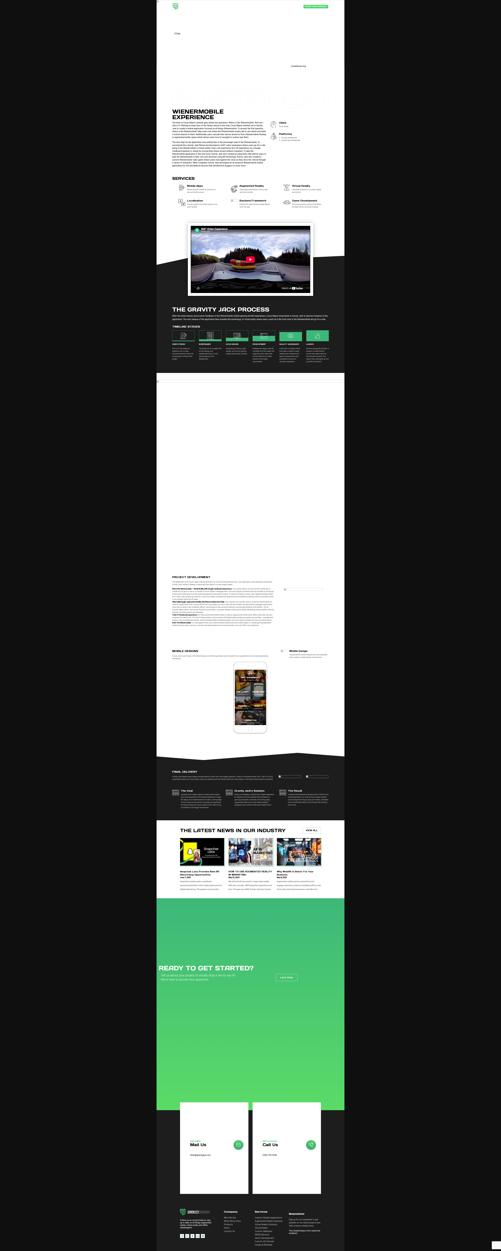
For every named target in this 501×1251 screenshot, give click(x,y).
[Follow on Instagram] (187, 1236)
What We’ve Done (232, 1221)
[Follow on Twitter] (192, 1236)
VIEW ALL (312, 830)
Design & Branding (263, 1244)
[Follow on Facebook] (182, 1236)
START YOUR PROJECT (316, 7)
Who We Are (230, 1217)
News (227, 1227)
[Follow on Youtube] (203, 1236)
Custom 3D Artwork (264, 1241)
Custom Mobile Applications (268, 1217)
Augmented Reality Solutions (269, 1221)
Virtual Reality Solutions (266, 1224)
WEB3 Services (262, 1234)
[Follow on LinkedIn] (198, 1236)
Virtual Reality (261, 1227)
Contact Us (229, 1231)
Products (228, 1224)
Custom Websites (263, 1231)
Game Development (264, 1238)
